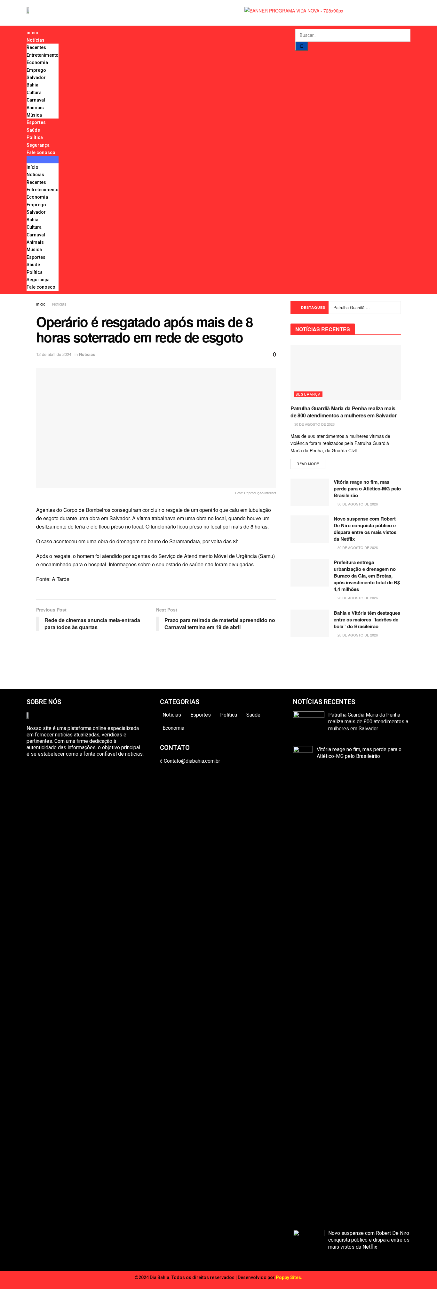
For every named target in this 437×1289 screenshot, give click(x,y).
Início (40, 304)
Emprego (36, 70)
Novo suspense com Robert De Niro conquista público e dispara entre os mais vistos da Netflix (365, 528)
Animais (35, 107)
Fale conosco (41, 152)
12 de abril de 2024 (53, 354)
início (32, 32)
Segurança (38, 145)
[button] (43, 159)
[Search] (301, 46)
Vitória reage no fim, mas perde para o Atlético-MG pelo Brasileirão (367, 488)
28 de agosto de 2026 (357, 597)
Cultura (34, 92)
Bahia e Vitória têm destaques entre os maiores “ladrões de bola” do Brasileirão (367, 619)
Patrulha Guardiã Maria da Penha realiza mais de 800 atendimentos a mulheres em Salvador (343, 412)
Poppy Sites (288, 1277)
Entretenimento (43, 55)
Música (34, 115)
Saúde (33, 130)
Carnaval (36, 100)
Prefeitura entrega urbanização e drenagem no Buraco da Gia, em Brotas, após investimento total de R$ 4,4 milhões (367, 576)
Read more (308, 463)
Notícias (35, 40)
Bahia (32, 84)
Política (35, 137)
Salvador (36, 77)
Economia (37, 62)
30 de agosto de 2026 (314, 424)
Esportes (36, 122)
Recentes (36, 47)
